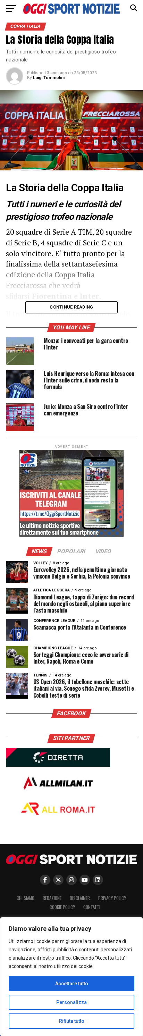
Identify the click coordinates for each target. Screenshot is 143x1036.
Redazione (52, 898)
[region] (71, 976)
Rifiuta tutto (71, 1021)
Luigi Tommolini (49, 77)
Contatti (91, 907)
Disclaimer (80, 898)
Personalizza (71, 1002)
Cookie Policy (62, 907)
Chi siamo (25, 898)
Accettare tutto (71, 983)
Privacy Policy (112, 898)
